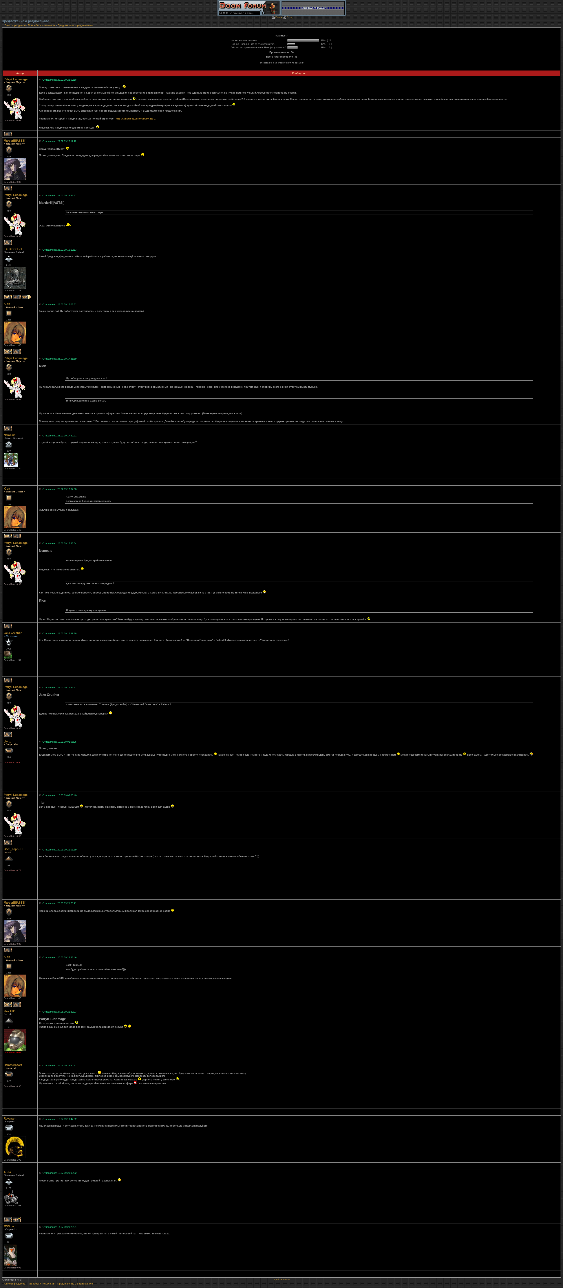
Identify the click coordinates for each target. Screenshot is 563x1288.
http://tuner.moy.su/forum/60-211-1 (135, 118)
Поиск (278, 17)
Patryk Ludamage (15, 79)
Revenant (10, 1118)
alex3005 (9, 1011)
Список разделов (15, 25)
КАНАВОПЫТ (13, 249)
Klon (7, 304)
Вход (289, 17)
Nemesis (9, 435)
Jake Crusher (13, 633)
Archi (7, 1172)
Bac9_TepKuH (13, 849)
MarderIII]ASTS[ (14, 140)
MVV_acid (10, 1226)
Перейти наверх (281, 1279)
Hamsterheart (13, 1065)
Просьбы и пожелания (41, 25)
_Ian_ (7, 741)
